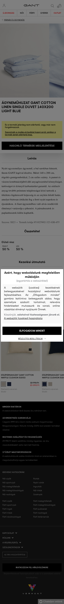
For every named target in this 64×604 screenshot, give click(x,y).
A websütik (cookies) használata (23, 318)
